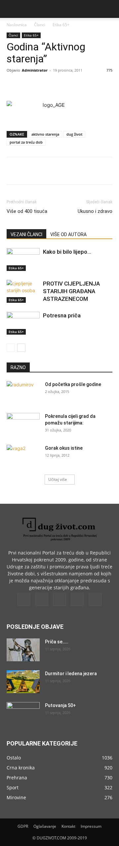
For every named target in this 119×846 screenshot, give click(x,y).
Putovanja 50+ (60, 705)
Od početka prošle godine (73, 384)
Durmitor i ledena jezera (71, 673)
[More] (95, 85)
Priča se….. (56, 641)
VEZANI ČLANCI (26, 234)
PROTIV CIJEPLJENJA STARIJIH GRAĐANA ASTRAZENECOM (71, 291)
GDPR (23, 826)
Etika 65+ (61, 25)
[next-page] (21, 348)
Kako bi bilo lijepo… (67, 251)
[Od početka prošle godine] (23, 392)
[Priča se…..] (23, 649)
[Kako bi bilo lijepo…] (23, 259)
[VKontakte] (77, 599)
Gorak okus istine (64, 448)
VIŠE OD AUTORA (68, 234)
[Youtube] (95, 599)
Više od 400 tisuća (27, 211)
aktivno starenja (45, 134)
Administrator (35, 70)
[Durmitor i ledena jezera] (23, 681)
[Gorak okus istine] (23, 456)
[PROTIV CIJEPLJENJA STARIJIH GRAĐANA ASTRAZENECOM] (23, 291)
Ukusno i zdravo (95, 211)
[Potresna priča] (23, 323)
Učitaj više (57, 479)
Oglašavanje (44, 826)
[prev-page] (11, 348)
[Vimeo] (59, 599)
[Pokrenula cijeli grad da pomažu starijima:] (23, 424)
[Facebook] (34, 85)
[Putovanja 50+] (23, 713)
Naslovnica (17, 25)
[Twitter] (49, 85)
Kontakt (68, 826)
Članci (39, 25)
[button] (11, 9)
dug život (74, 134)
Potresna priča (62, 315)
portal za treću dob (26, 142)
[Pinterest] (64, 85)
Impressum (91, 826)
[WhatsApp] (79, 85)
